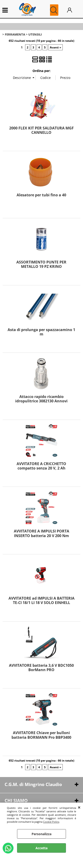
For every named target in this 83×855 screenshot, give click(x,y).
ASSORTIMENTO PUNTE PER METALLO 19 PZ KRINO (41, 264)
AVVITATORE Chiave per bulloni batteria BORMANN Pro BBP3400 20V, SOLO (41, 737)
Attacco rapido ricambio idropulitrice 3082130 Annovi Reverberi (41, 401)
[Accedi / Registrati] (72, 10)
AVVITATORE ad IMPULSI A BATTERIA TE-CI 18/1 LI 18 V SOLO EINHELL (41, 600)
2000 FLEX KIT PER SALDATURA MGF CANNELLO (41, 130)
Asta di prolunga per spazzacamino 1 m (41, 332)
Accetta (41, 848)
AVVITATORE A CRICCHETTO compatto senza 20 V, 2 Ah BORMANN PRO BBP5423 (41, 468)
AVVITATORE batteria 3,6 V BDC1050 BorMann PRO (41, 667)
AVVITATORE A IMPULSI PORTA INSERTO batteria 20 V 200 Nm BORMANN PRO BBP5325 (41, 536)
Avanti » (55, 47)
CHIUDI (79, 807)
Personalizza (41, 834)
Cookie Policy (51, 821)
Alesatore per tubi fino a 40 (41, 194)
